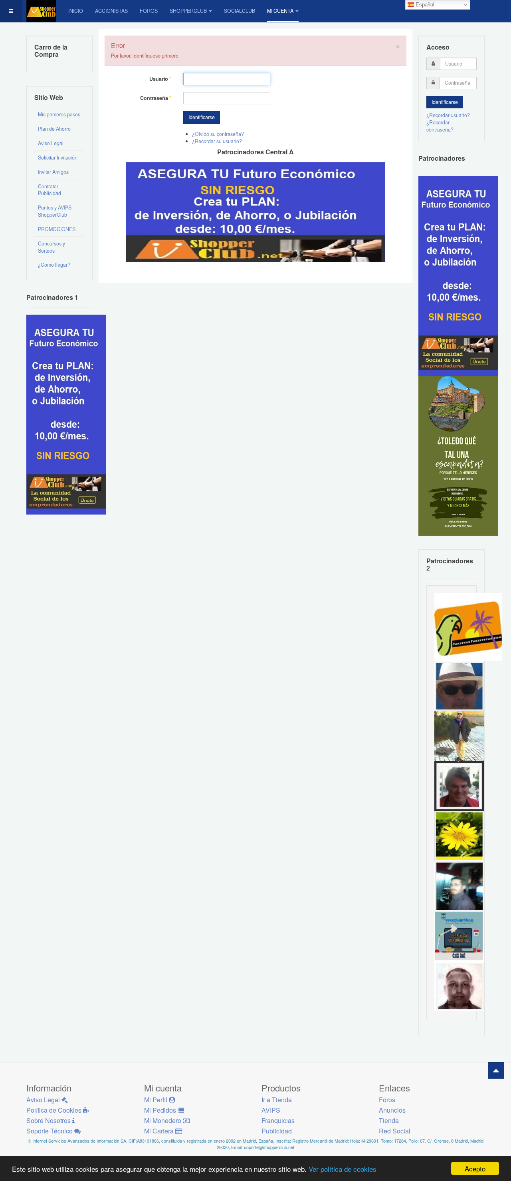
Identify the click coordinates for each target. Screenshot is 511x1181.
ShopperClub (188, 10)
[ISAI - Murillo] (459, 885)
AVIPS (270, 1110)
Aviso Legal (50, 143)
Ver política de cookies (342, 1169)
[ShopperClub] (41, 11)
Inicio (75, 10)
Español (424, 5)
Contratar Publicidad (49, 190)
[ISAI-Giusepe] (459, 735)
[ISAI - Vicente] (459, 685)
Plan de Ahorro (54, 128)
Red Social (394, 1130)
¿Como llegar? (54, 264)
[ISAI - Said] (459, 985)
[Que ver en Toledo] (458, 455)
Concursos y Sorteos (51, 247)
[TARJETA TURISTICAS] (468, 626)
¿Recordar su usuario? (217, 141)
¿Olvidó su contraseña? (218, 134)
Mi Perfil (156, 1099)
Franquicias (278, 1120)
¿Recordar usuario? (448, 115)
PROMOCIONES (56, 229)
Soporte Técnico (50, 1130)
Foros (149, 10)
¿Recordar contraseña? (440, 126)
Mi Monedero (163, 1120)
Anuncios (392, 1110)
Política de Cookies (54, 1110)
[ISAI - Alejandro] (459, 785)
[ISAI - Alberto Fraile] (459, 935)
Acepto (475, 1168)
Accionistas (111, 10)
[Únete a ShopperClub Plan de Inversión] (255, 211)
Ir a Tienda (276, 1099)
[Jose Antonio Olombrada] (66, 414)
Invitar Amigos (53, 172)
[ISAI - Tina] (459, 835)
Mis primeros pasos (59, 114)
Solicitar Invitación (57, 157)
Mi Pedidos (161, 1110)
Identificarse (201, 117)
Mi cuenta (280, 10)
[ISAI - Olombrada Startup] (458, 275)
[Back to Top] (496, 1070)
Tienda (389, 1120)
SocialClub (239, 10)
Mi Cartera (159, 1130)
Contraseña (155, 98)
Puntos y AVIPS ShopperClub (54, 211)
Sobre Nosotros (49, 1120)
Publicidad (276, 1130)
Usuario (160, 79)
